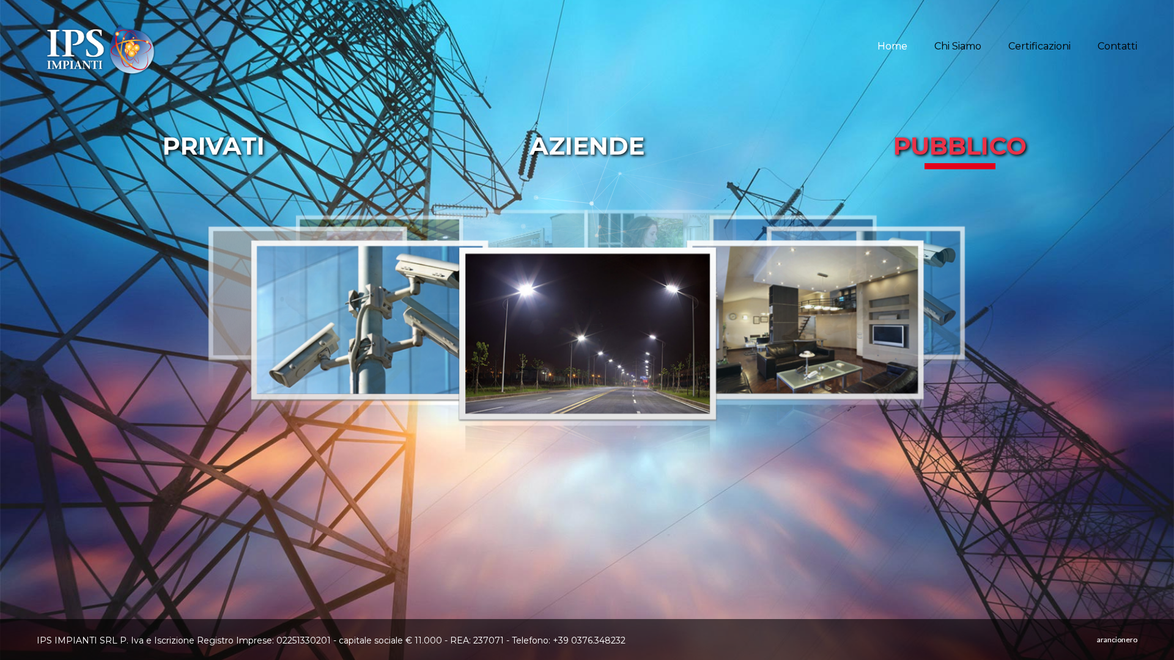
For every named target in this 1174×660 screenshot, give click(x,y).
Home (892, 46)
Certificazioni (1039, 46)
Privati (214, 146)
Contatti (1117, 46)
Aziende (587, 146)
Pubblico (960, 146)
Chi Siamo (957, 46)
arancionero (1117, 639)
